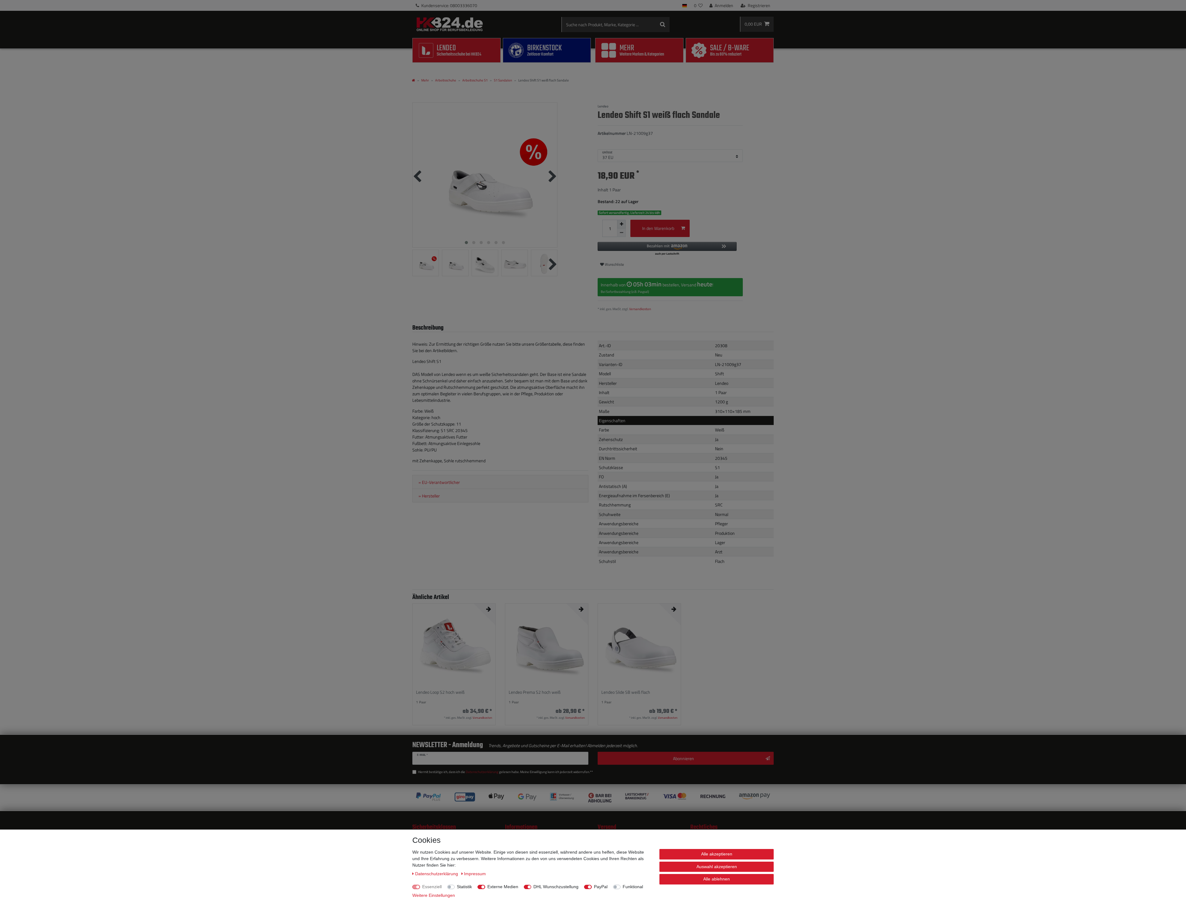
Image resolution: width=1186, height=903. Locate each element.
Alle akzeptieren (716, 853)
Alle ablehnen (716, 878)
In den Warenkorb (658, 228)
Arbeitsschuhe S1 (475, 80)
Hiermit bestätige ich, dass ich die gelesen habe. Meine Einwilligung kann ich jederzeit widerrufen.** (505, 771)
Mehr (425, 80)
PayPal (601, 886)
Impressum (475, 873)
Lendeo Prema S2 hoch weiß (535, 692)
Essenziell (432, 886)
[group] (454, 645)
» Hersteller (429, 496)
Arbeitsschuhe (445, 80)
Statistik (464, 886)
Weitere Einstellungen (433, 895)
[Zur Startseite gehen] (413, 80)
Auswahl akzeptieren (716, 866)
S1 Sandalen (503, 80)
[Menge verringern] (621, 232)
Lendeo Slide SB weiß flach (625, 692)
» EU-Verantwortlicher (439, 482)
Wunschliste (614, 264)
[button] (667, 249)
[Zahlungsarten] (593, 797)
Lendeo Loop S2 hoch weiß (440, 692)
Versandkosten (640, 308)
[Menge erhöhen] (621, 224)
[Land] (684, 5)
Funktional (633, 886)
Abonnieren (683, 758)
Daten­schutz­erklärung (437, 873)
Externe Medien (502, 886)
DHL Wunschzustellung (555, 886)
